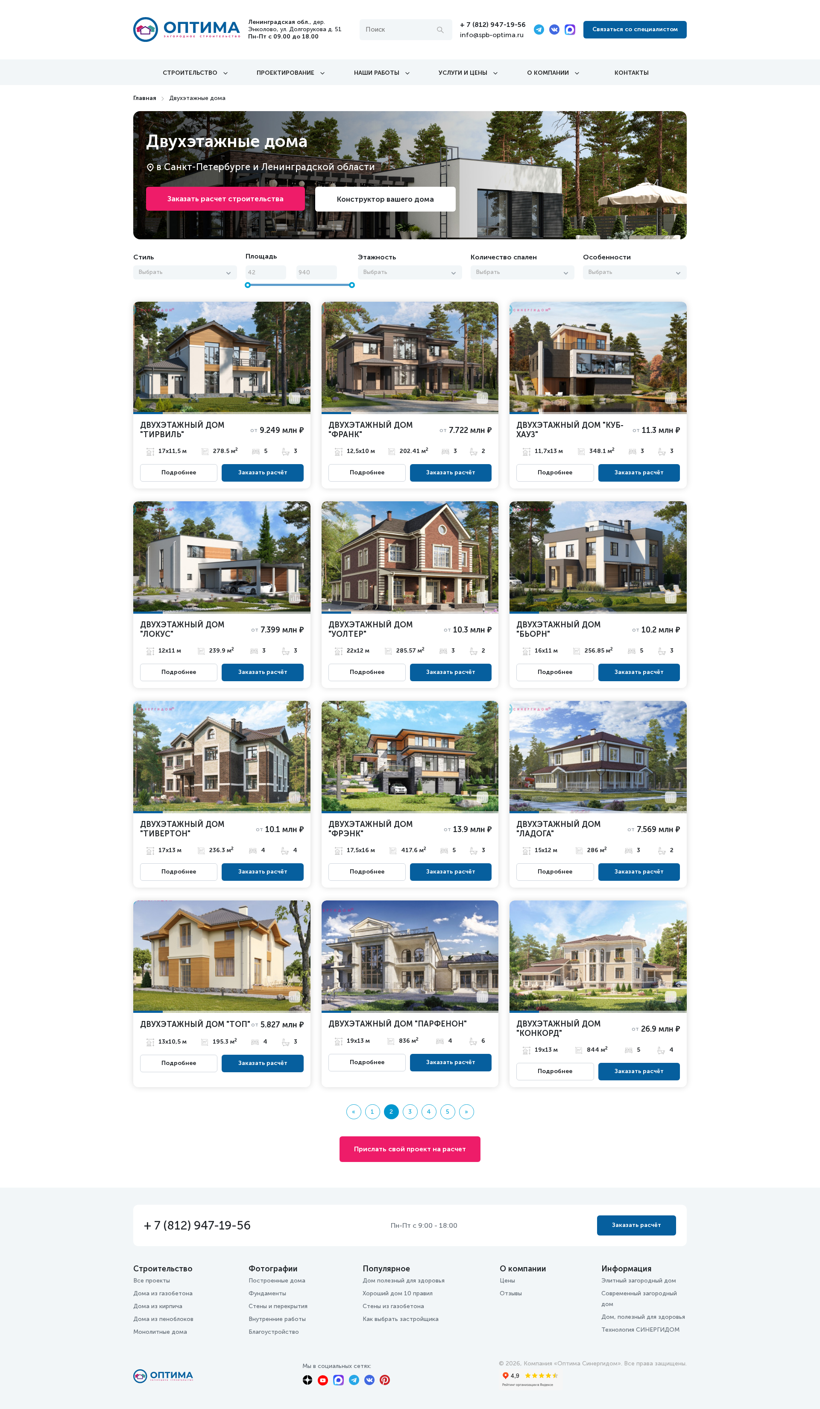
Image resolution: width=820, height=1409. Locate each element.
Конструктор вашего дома (385, 199)
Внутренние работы (277, 1319)
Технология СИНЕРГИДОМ (640, 1329)
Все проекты (151, 1280)
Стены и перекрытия (278, 1306)
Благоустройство (274, 1331)
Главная (144, 98)
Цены (507, 1280)
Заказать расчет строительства (225, 198)
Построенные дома (277, 1280)
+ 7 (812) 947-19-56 (493, 25)
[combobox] (185, 272)
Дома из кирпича (157, 1306)
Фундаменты (267, 1293)
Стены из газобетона (393, 1306)
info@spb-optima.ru (492, 35)
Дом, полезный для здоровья (643, 1317)
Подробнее (178, 472)
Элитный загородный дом (638, 1280)
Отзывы (511, 1293)
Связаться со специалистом (635, 29)
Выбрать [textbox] (150, 272)
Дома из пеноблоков (163, 1319)
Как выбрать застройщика (401, 1319)
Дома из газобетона (163, 1293)
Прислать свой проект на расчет (410, 1149)
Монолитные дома (160, 1331)
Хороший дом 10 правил (398, 1293)
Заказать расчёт (262, 472)
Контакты (632, 72)
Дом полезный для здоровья (404, 1280)
